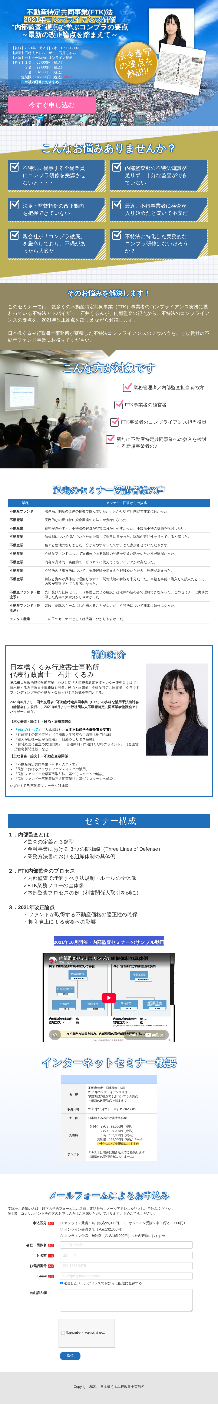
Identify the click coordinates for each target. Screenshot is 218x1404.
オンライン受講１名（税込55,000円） (93, 1223)
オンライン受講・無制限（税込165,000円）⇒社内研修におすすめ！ (116, 1236)
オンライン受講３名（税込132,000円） (94, 1229)
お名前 (41, 1255)
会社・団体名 (36, 1245)
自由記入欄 (38, 1293)
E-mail (42, 1276)
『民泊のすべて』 (28, 729)
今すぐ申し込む (52, 105)
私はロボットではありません (85, 1332)
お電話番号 (38, 1266)
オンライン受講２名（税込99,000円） (158, 1223)
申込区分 (40, 1223)
